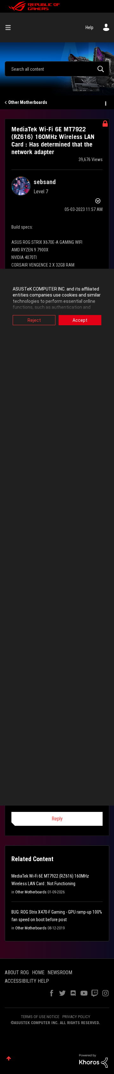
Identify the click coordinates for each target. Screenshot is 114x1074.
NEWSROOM (60, 972)
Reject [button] (34, 319)
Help (89, 27)
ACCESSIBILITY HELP (27, 981)
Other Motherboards (27, 102)
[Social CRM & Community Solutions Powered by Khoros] (93, 1060)
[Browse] (10, 27)
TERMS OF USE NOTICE (40, 1016)
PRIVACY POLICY (76, 1016)
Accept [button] (80, 319)
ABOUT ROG (17, 972)
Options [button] (105, 102)
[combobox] (57, 68)
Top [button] (8, 1058)
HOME (38, 972)
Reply (57, 819)
